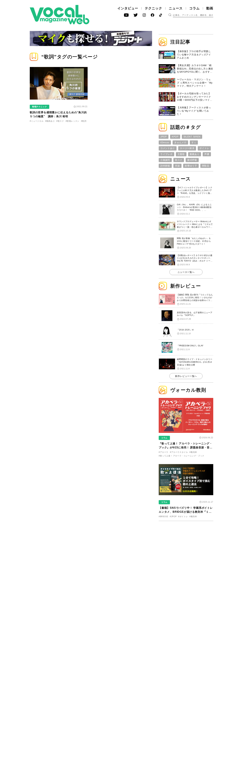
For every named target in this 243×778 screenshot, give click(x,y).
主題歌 (181, 154)
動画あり (195, 154)
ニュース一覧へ (186, 272)
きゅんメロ (180, 142)
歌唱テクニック (39, 107)
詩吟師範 (165, 165)
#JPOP (173, 516)
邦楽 (177, 165)
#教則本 (193, 452)
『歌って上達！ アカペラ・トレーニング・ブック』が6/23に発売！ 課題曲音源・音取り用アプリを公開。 (185, 447)
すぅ (193, 142)
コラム (194, 8)
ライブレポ (166, 154)
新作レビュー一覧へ (186, 376)
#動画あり (50, 121)
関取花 (205, 165)
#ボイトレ (183, 516)
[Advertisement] (186, 545)
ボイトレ (204, 148)
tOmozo (164, 142)
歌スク (178, 160)
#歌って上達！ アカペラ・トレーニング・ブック (181, 456)
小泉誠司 (165, 160)
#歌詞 (83, 121)
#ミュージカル (36, 121)
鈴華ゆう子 (191, 165)
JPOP (163, 136)
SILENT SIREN (192, 136)
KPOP (175, 136)
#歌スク (60, 121)
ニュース (176, 8)
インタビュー (127, 8)
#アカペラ (163, 452)
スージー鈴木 (187, 148)
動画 (209, 8)
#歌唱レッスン (72, 121)
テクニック (153, 8)
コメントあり (167, 148)
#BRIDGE (163, 516)
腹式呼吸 (192, 160)
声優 (206, 154)
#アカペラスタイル (179, 452)
